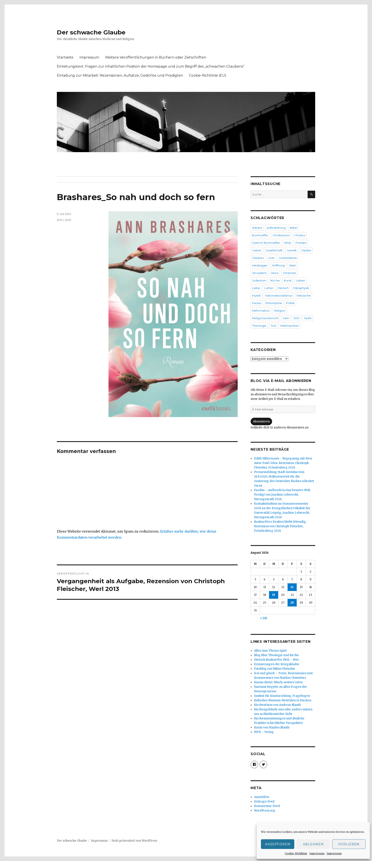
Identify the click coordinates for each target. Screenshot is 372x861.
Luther (268, 288)
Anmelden (261, 797)
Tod (273, 325)
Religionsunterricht (265, 318)
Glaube (306, 250)
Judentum (259, 280)
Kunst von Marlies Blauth (271, 727)
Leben (300, 280)
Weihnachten (289, 325)
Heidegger (260, 265)
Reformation (261, 310)
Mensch (283, 288)
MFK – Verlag (264, 732)
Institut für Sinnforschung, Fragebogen (282, 696)
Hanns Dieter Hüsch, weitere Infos (278, 682)
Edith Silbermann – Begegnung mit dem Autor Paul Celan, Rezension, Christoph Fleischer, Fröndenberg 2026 (283, 463)
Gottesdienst (288, 258)
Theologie (259, 325)
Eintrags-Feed (264, 801)
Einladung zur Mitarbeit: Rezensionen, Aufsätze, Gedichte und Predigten (120, 75)
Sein (286, 318)
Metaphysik (301, 288)
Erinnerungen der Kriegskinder (276, 664)
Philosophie (273, 303)
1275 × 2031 (64, 220)
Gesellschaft (273, 250)
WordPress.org (264, 810)
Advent (257, 227)
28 (292, 602)
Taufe (308, 318)
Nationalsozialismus (278, 295)
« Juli (263, 618)
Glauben (258, 258)
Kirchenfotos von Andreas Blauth (277, 705)
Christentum (281, 235)
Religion (279, 310)
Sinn (296, 318)
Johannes (289, 273)
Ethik (287, 242)
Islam (292, 265)
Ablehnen (313, 844)
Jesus (274, 273)
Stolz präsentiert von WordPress (134, 840)
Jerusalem (259, 273)
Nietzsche (304, 295)
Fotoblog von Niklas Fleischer (274, 669)
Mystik (256, 295)
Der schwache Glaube (91, 32)
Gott (271, 258)
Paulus (256, 303)
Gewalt (292, 250)
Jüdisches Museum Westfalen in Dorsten (282, 700)
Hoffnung (278, 265)
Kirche (275, 280)
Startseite (65, 57)
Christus (299, 235)
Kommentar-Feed (267, 806)
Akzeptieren (277, 844)
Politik (290, 303)
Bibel (293, 227)
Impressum (316, 853)
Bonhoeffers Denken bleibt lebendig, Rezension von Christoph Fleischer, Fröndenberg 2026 (280, 526)
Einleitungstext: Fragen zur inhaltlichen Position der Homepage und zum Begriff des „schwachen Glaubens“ (150, 66)
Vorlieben (349, 844)
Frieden (301, 242)
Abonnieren (261, 421)
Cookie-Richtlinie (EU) (207, 75)
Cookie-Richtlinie (296, 853)
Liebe (256, 288)
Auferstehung (276, 227)
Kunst (288, 280)
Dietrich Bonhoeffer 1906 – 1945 (276, 660)
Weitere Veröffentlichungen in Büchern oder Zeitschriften (155, 57)
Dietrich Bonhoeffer (266, 242)
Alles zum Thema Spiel (270, 650)
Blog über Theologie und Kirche (276, 655)
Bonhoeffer (260, 235)
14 (292, 587)
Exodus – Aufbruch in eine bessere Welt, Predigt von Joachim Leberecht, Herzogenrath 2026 (282, 494)
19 (273, 595)
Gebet (256, 250)
